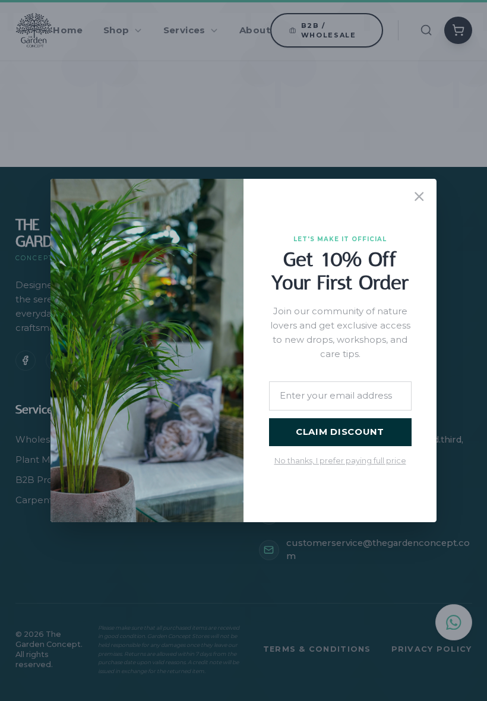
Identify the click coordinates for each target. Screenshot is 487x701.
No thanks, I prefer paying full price (340, 460)
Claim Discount (340, 432)
